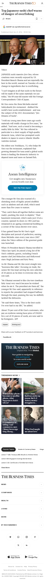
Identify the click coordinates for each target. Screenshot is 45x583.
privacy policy (32, 566)
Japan (5, 324)
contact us (19, 566)
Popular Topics (8, 449)
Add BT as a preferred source (18, 27)
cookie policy (21, 570)
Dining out (16, 324)
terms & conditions (9, 570)
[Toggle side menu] (2, 3)
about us (11, 566)
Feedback (7, 337)
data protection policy (34, 570)
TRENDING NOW (9, 375)
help (25, 566)
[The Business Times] (20, 3)
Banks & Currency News (26, 449)
